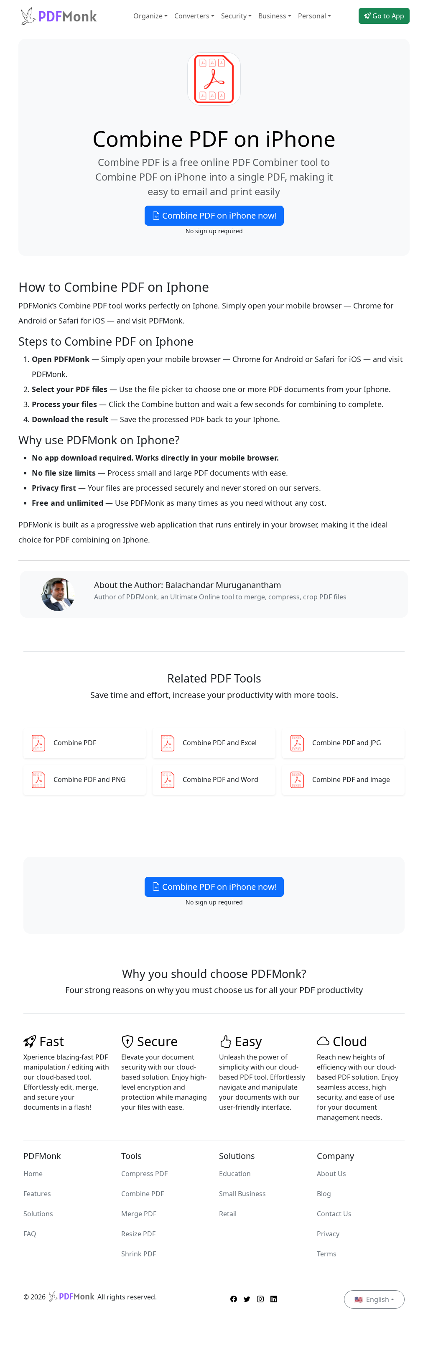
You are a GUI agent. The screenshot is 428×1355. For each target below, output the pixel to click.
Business (272, 15)
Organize (148, 15)
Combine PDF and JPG (346, 743)
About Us (331, 1173)
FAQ (29, 1233)
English (371, 1299)
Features (37, 1193)
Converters (191, 15)
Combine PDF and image (351, 780)
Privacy (328, 1233)
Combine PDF (75, 743)
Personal (312, 15)
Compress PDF (144, 1173)
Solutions (38, 1213)
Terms (326, 1253)
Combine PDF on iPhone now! (218, 215)
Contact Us (334, 1213)
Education (235, 1173)
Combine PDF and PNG (90, 780)
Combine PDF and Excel (220, 743)
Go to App (387, 15)
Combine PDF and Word (220, 780)
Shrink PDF (138, 1253)
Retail (228, 1213)
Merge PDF (138, 1213)
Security (234, 15)
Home (33, 1173)
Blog (324, 1193)
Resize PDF (138, 1233)
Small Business (242, 1193)
